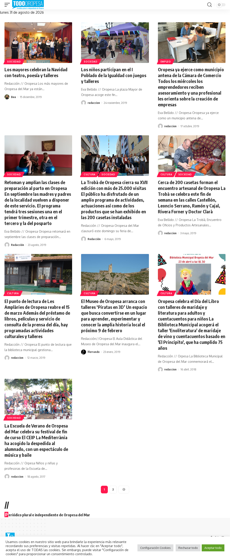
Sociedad (14, 61)
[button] (8, 4)
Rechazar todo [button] (188, 548)
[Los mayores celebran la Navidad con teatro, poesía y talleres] (38, 42)
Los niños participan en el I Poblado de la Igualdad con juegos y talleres (113, 75)
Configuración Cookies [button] (155, 548)
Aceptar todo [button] (213, 548)
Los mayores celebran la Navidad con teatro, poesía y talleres (35, 72)
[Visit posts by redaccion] (83, 102)
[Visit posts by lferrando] (83, 352)
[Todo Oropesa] (28, 4)
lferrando (94, 352)
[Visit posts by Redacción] (6, 244)
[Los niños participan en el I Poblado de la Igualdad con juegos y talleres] (115, 42)
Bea (13, 97)
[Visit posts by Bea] (6, 96)
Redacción (17, 245)
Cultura (89, 174)
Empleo (166, 61)
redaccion (94, 103)
